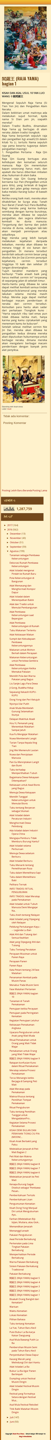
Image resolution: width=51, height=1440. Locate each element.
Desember (15, 533)
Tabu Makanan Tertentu (22, 630)
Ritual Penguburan (19, 1107)
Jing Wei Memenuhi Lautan (23, 750)
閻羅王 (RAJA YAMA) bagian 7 (24, 1168)
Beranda (27, 490)
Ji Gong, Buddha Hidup (21, 687)
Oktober (14, 542)
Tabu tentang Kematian (22, 1323)
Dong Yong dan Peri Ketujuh (24, 699)
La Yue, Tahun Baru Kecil (22, 1327)
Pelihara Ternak (18, 884)
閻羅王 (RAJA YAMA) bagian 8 (24, 1164)
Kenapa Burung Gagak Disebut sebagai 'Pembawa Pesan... (24, 1188)
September (16, 546)
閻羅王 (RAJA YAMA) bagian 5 (24, 1278)
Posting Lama (39, 490)
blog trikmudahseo (25, 1436)
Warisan (13, 1306)
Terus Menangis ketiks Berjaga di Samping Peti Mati (23, 1081)
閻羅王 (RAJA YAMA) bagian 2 (24, 1290)
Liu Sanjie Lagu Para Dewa (23, 683)
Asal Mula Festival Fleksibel (23, 1404)
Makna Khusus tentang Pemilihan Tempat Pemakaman (21, 1100)
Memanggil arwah (19, 1230)
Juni (12, 1421)
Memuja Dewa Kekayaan (22, 792)
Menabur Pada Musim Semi (24, 985)
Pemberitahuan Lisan (20, 1199)
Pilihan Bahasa (17, 1319)
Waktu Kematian (18, 1310)
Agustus (14, 551)
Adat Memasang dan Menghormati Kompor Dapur (22, 589)
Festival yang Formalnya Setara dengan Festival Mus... (22, 1397)
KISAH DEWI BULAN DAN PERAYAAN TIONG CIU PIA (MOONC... (24, 1134)
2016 (9, 529)
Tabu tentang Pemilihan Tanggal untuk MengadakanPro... (22, 1115)
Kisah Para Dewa (24, 7)
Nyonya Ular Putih (19, 703)
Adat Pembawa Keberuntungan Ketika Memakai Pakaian (22, 668)
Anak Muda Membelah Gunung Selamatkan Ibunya (21, 711)
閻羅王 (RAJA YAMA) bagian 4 (24, 1282)
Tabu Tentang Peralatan (22, 949)
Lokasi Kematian (18, 1315)
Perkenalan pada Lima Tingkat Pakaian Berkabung (21, 1247)
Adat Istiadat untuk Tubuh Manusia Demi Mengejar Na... (23, 907)
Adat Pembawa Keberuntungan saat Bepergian (21, 615)
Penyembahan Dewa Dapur (24, 1354)
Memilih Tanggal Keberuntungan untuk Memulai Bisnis (22, 800)
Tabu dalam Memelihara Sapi (25, 872)
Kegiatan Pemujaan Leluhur (24, 1020)
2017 (9, 525)
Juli (11, 1417)
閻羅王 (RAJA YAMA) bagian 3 (24, 1286)
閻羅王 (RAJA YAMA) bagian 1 (24, 1294)
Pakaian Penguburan (20, 1234)
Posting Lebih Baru (12, 490)
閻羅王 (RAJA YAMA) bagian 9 (24, 1058)
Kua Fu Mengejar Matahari (23, 734)
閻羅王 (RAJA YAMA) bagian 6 (24, 1172)
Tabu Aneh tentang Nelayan (24, 914)
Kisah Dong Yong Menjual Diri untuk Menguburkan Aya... (23, 1211)
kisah (9, 409)
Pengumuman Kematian (22, 1203)
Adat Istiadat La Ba (19, 1366)
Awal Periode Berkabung (22, 1239)
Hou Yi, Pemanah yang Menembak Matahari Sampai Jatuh (21, 727)
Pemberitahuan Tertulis (22, 1195)
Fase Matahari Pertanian (22, 989)
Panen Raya (15, 965)
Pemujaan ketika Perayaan (23, 1008)
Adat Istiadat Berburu (20, 860)
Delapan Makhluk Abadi (22, 719)
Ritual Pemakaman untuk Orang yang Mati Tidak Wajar (22, 1043)
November (15, 538)
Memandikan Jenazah (20, 1226)
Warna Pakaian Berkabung (23, 1262)
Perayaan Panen (18, 961)
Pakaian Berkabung (20, 1273)
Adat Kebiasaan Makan (21, 634)
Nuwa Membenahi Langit (22, 738)
